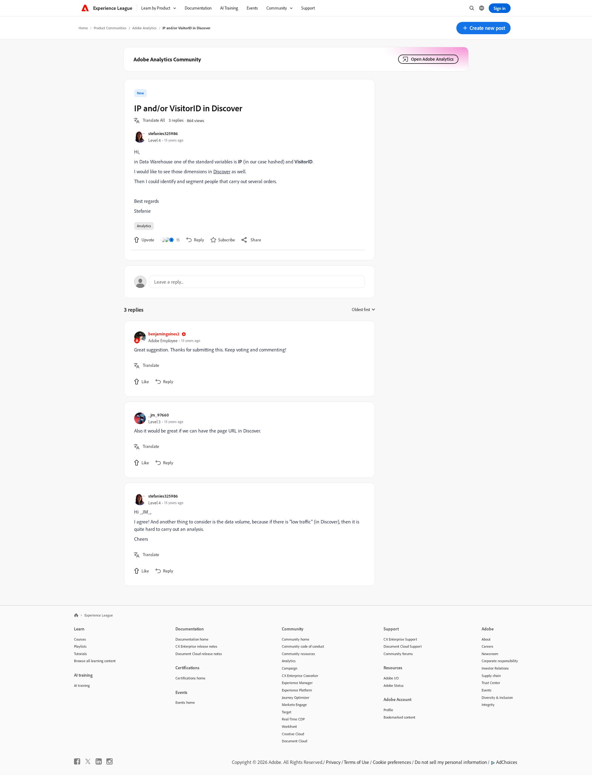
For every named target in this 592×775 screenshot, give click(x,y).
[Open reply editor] (249, 282)
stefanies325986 (163, 133)
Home (83, 28)
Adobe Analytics (144, 28)
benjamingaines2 (163, 333)
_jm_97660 (158, 414)
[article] (248, 359)
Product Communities (110, 28)
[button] (483, 28)
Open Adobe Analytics (432, 59)
